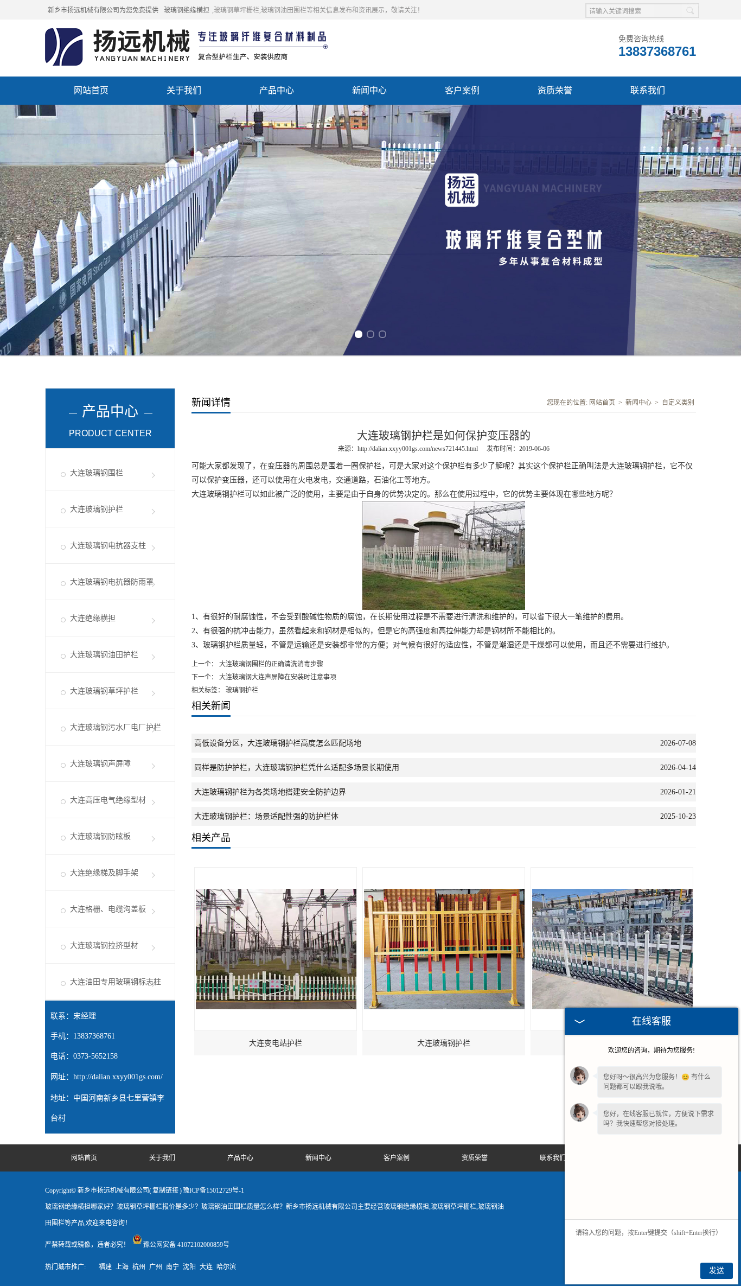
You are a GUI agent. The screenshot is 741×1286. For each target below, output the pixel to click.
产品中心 (276, 90)
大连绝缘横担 (93, 618)
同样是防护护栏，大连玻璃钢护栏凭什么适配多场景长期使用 (296, 767)
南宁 (172, 1267)
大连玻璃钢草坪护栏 (104, 691)
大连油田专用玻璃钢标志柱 (115, 982)
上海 (122, 1267)
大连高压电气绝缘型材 (108, 800)
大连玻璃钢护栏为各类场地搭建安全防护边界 (270, 792)
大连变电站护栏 (275, 1043)
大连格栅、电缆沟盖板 (108, 909)
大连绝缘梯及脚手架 (104, 873)
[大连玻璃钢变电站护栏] (612, 872)
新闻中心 (369, 90)
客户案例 (462, 90)
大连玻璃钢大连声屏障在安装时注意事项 (277, 677)
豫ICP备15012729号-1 (213, 1190)
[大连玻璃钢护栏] (444, 872)
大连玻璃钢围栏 (96, 473)
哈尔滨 (226, 1267)
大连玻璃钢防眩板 (100, 836)
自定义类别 (678, 402)
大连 (206, 1267)
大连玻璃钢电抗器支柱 (108, 546)
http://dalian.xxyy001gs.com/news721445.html (417, 449)
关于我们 (184, 90)
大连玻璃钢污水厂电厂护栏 (115, 727)
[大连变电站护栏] (276, 872)
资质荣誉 (555, 90)
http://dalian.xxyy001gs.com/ (118, 1077)
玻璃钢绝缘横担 (186, 10)
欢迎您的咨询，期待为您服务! (651, 1050)
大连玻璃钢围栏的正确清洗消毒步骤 (270, 664)
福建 (105, 1267)
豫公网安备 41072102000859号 (186, 1245)
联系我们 (647, 90)
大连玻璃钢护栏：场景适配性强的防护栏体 (266, 816)
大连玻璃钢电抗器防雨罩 (112, 582)
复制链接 (165, 1190)
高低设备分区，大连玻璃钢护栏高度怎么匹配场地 (277, 743)
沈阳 (189, 1267)
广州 (155, 1267)
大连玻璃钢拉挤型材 (104, 945)
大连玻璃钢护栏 (96, 509)
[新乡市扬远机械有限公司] (188, 33)
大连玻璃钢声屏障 (100, 764)
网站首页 (91, 90)
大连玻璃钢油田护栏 (104, 655)
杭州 (138, 1267)
